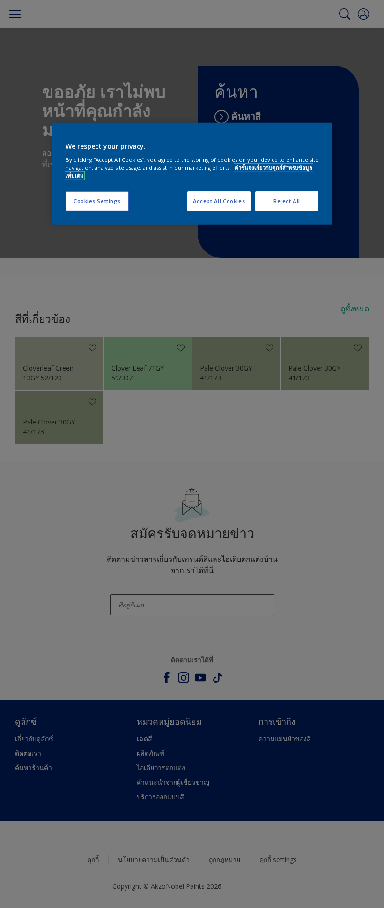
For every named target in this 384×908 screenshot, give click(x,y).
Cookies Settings (97, 200)
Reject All (286, 200)
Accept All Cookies (219, 200)
